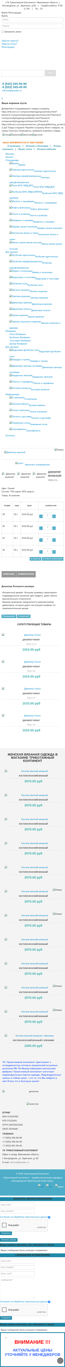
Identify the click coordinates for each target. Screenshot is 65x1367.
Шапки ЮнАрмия (18, 343)
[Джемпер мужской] (9, 475)
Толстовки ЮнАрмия (20, 340)
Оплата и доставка (37, 146)
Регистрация (8, 47)
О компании (14, 146)
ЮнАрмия (11, 331)
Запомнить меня (12, 31)
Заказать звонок (8, 1240)
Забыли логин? (9, 44)
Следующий (23, 616)
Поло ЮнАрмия (17, 334)
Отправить (6, 1233)
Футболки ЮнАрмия (19, 337)
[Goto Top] (60, 1361)
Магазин (10, 154)
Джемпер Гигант (31, 640)
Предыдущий (9, 616)
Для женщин (12, 347)
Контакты (10, 435)
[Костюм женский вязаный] (33, 771)
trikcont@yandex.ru (12, 90)
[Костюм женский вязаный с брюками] (33, 1035)
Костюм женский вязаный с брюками (33, 1040)
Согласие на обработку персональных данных (24, 1217)
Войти (5, 35)
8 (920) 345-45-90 (14, 87)
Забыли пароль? (10, 40)
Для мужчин (12, 252)
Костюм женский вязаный (33, 776)
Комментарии (26, 574)
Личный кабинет (46, 149)
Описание (9, 574)
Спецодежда (12, 160)
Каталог (10, 157)
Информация (12, 394)
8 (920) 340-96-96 (14, 83)
